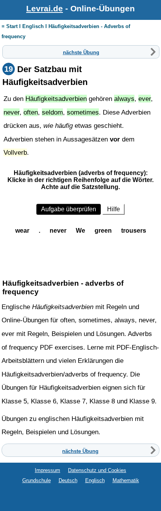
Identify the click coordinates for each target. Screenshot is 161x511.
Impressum (47, 470)
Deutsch (68, 480)
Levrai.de (44, 8)
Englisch (95, 480)
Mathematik (126, 480)
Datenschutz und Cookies (97, 470)
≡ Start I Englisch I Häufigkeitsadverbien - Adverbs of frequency (66, 31)
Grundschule (36, 480)
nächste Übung (81, 52)
